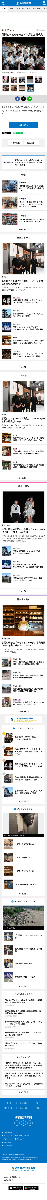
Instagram (30, 1123)
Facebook (17, 1123)
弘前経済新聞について (10, 1132)
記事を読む (23, 124)
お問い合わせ (7, 1142)
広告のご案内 (7, 1146)
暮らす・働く (36, 8)
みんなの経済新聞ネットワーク (23, 1169)
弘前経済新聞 (23, 3)
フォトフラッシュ (8, 30)
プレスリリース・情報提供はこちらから (16, 1136)
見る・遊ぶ (20, 8)
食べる (12, 8)
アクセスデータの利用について (13, 1139)
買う (28, 8)
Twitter (23, 1123)
